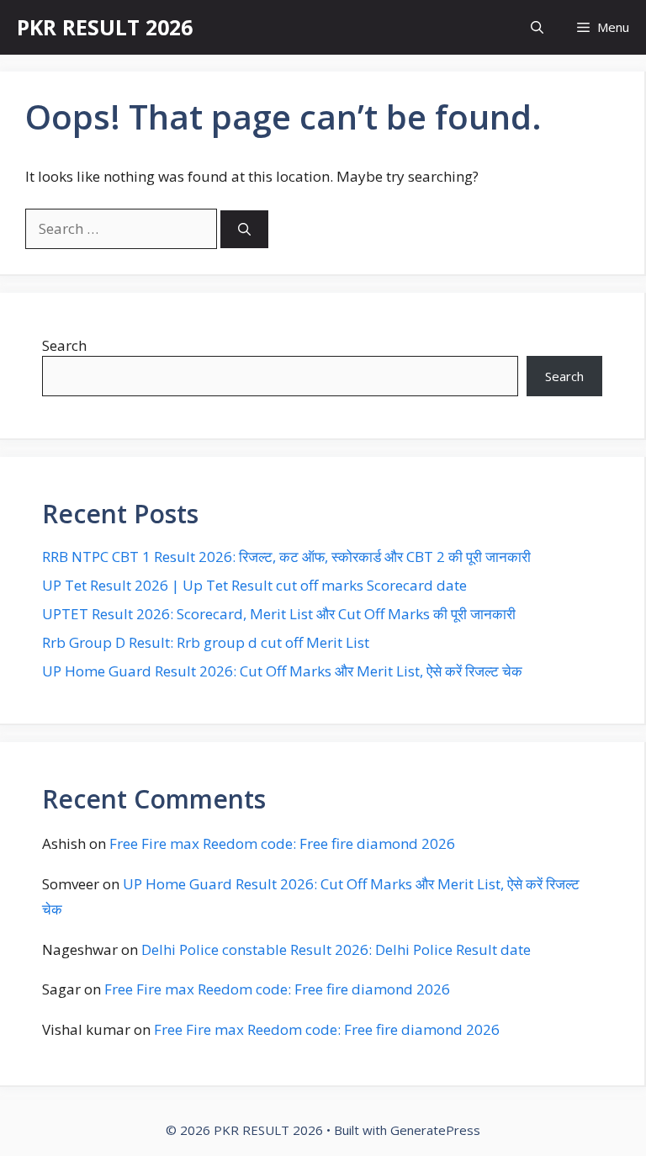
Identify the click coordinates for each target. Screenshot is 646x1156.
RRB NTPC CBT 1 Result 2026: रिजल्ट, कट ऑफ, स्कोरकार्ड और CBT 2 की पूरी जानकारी (286, 556)
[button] (537, 27)
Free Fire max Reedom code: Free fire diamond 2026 (282, 843)
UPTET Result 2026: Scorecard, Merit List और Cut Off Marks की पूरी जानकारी (279, 613)
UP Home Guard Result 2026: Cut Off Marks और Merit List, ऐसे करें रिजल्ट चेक (282, 671)
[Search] (244, 229)
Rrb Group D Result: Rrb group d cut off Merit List (205, 642)
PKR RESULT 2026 (105, 27)
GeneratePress (435, 1130)
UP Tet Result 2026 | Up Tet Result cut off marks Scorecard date (254, 585)
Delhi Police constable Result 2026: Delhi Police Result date (336, 949)
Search (64, 345)
